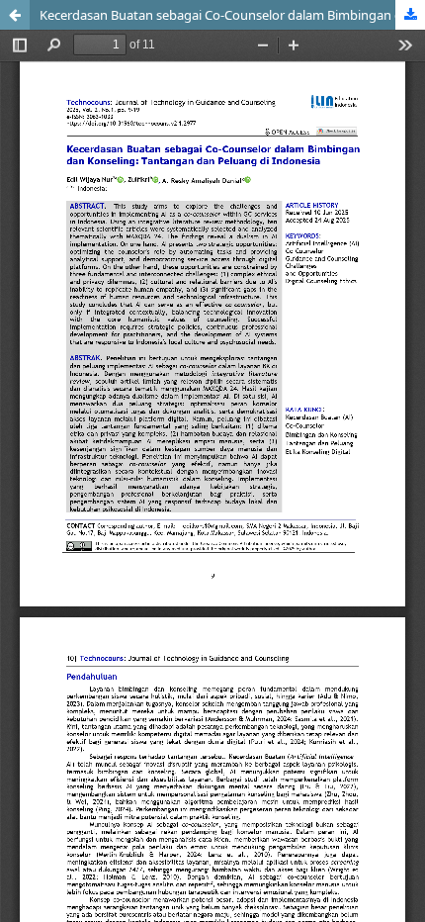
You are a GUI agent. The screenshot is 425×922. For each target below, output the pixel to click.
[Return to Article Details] (15, 15)
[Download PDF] (410, 15)
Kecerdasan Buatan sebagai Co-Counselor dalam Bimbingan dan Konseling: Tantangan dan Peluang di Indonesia (232, 15)
